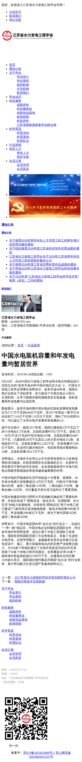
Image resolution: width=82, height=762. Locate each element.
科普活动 (23, 132)
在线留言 (15, 12)
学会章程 (23, 80)
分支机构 (23, 88)
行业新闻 (15, 144)
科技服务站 (24, 108)
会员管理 (23, 165)
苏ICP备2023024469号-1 (39, 752)
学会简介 (23, 76)
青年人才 (23, 152)
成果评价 (23, 104)
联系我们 (15, 16)
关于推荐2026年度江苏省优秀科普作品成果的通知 (42, 264)
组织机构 (23, 84)
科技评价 (23, 120)
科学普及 (15, 128)
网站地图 (15, 20)
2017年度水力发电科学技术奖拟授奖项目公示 (45, 577)
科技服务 (15, 100)
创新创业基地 (26, 112)
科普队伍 (23, 140)
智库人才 (15, 148)
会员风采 (23, 169)
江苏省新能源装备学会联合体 (36, 124)
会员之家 (15, 161)
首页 (12, 64)
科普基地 (23, 136)
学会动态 (15, 96)
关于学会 (15, 72)
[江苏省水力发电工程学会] (28, 43)
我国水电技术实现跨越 (29, 581)
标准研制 (23, 116)
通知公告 (15, 68)
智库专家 (23, 157)
